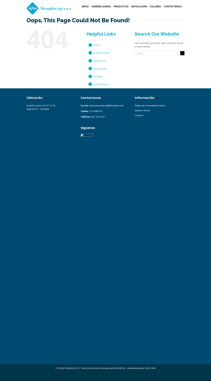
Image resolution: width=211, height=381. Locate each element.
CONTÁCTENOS (100, 84)
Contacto (139, 115)
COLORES (97, 76)
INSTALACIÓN (100, 68)
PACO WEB (150, 368)
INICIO (96, 45)
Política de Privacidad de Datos (150, 105)
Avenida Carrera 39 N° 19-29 (41, 105)
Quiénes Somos (142, 110)
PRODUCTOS (99, 61)
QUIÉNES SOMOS (101, 53)
